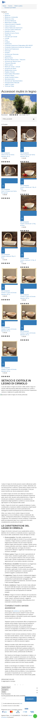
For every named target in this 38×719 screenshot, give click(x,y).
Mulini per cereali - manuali (12, 66)
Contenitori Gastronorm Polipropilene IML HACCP (19, 45)
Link (21, 703)
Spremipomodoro (10, 79)
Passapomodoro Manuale (12, 82)
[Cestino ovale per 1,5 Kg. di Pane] (28, 239)
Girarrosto (8, 50)
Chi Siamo (5, 689)
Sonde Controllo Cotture (11, 77)
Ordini (3, 692)
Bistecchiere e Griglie (11, 22)
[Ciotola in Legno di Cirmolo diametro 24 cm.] (9, 312)
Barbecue (7, 15)
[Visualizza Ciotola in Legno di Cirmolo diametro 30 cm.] (9, 284)
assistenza (16, 611)
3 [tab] (20, 685)
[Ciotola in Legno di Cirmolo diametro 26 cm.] (28, 276)
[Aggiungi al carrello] (9, 144)
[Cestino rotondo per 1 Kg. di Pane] (28, 170)
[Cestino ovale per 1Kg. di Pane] (9, 239)
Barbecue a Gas (9, 19)
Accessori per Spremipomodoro (14, 81)
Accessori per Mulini (10, 68)
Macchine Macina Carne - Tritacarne (15, 59)
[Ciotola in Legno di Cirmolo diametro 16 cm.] (9, 348)
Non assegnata (5, 153)
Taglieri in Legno (9, 84)
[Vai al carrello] (31, 2)
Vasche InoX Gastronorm (12, 49)
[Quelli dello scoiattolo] (3, 2)
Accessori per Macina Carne (13, 61)
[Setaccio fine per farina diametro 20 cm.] (9, 134)
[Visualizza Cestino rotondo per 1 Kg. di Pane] (28, 178)
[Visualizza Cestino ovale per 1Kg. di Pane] (9, 247)
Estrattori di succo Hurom (12, 33)
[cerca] (28, 2)
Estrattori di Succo (10, 31)
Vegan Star (8, 35)
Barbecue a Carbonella (11, 17)
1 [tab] (15, 685)
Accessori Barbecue (10, 20)
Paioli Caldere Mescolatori (12, 73)
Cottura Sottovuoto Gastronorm (13, 27)
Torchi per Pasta (9, 86)
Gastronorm (8, 43)
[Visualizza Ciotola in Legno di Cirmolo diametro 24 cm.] (9, 320)
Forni (6, 40)
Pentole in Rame (9, 75)
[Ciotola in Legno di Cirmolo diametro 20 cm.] (28, 312)
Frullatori (7, 42)
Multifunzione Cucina (11, 70)
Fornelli (7, 38)
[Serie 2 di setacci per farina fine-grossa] (9, 170)
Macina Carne (9, 58)
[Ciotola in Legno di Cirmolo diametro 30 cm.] (9, 276)
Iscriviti (30, 699)
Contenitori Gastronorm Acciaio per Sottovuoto (18, 47)
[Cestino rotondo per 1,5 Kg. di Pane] (28, 203)
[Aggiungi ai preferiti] (3, 149)
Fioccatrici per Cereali (11, 36)
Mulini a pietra (9, 65)
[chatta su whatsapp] (35, 716)
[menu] (35, 2)
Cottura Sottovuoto (10, 26)
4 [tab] (23, 685)
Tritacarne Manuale (10, 63)
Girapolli (7, 52)
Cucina (7, 13)
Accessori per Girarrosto (11, 54)
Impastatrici (8, 56)
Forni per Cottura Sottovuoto (13, 29)
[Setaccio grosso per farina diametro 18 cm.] (28, 134)
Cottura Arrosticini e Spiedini (13, 24)
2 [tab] (18, 685)
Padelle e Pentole (10, 72)
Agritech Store (6, 687)
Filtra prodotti (7, 119)
